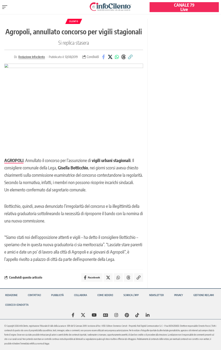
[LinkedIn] (148, 315)
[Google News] (105, 315)
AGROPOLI (14, 160)
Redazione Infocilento (31, 57)
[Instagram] (116, 315)
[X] (83, 315)
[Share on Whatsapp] (117, 57)
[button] (5, 7)
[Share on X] (110, 57)
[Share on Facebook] (103, 57)
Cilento (73, 21)
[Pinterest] (127, 315)
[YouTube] (94, 315)
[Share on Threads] (123, 57)
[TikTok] (137, 315)
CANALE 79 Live (184, 7)
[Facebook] (73, 315)
